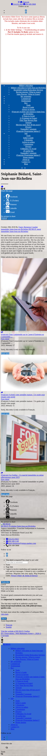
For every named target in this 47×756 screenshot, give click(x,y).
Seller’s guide (28, 138)
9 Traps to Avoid (28, 116)
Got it (4, 618)
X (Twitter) (14, 201)
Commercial (26, 99)
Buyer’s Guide (28, 107)
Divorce (28, 127)
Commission (28, 144)
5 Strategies (28, 140)
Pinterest (13, 204)
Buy (26, 103)
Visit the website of (15, 631)
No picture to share (8, 216)
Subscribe (5, 582)
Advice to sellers (28, 142)
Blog (26, 164)
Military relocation (26, 86)
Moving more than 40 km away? (28, 125)
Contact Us (26, 162)
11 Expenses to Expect (28, 118)
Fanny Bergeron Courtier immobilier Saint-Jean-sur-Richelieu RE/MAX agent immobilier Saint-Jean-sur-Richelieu (21, 229)
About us (25, 160)
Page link (9, 567)
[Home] (21, 2)
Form (8, 565)
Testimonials (26, 101)
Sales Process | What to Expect (28, 94)
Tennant (28, 123)
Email (12, 212)
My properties (26, 96)
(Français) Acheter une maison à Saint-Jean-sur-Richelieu (28, 113)
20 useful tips (28, 151)
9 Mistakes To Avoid (28, 149)
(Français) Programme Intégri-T (28, 131)
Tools (28, 105)
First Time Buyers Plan (28, 120)
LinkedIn (13, 208)
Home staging (28, 157)
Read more (5, 354)
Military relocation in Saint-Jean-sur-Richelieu (28, 88)
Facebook (14, 197)
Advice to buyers (28, 109)
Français (26, 2)
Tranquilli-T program (28, 129)
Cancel (4, 219)
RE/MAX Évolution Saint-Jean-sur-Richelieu (18, 526)
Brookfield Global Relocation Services (28, 90)
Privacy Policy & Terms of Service (24, 576)
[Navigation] (19, 2)
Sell (25, 133)
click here (4, 614)
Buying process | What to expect (28, 92)
